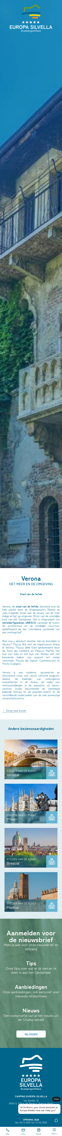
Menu (54, 1133)
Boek (38, 1133)
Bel (7, 1133)
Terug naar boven (15, 710)
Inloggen (31, 1034)
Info (23, 1133)
